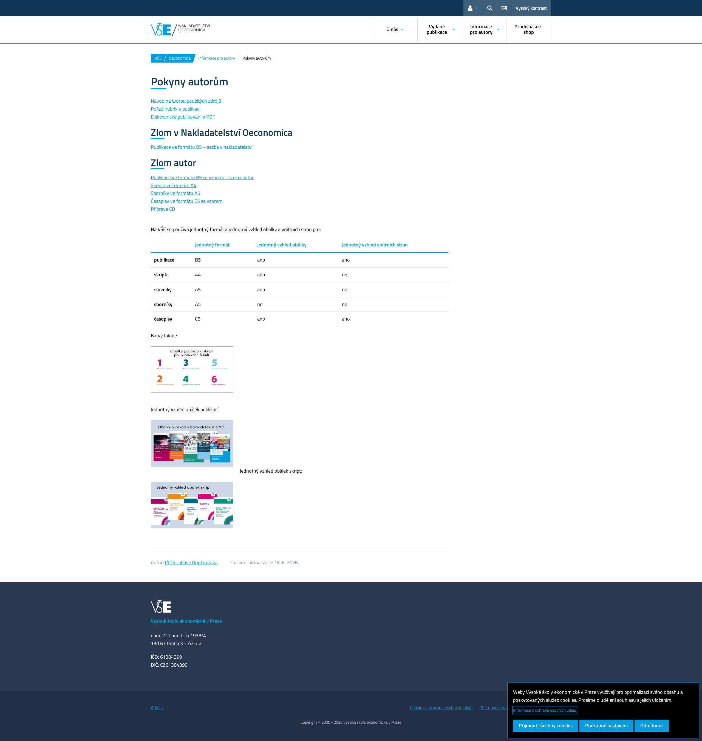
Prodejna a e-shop (528, 29)
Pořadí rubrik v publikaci (175, 109)
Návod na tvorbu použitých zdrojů (186, 101)
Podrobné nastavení (606, 725)
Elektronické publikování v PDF (183, 116)
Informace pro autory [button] (481, 29)
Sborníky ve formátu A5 (175, 193)
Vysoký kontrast (531, 8)
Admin (157, 707)
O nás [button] (392, 29)
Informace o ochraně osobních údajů (544, 710)
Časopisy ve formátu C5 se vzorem (186, 201)
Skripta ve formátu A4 (173, 185)
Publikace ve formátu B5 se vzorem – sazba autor (202, 177)
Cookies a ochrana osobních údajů (441, 707)
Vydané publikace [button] (437, 29)
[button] (473, 8)
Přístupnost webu (495, 707)
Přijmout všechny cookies (546, 725)
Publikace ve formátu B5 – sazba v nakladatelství (202, 147)
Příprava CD (163, 209)
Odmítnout (651, 725)
